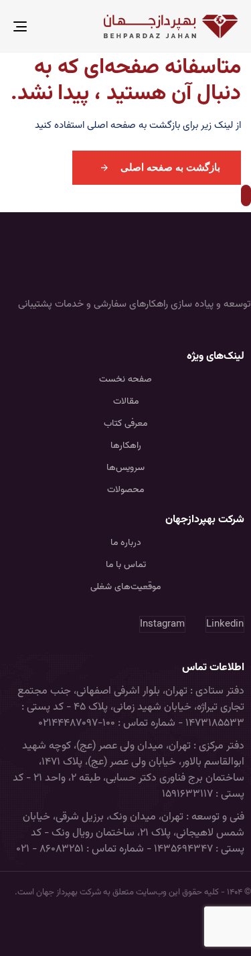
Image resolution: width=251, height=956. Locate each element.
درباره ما (125, 543)
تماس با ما (126, 565)
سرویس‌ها (125, 468)
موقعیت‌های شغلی (125, 587)
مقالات (126, 401)
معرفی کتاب (125, 423)
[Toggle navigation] (50, 26)
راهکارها (125, 446)
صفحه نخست (125, 379)
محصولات (125, 490)
